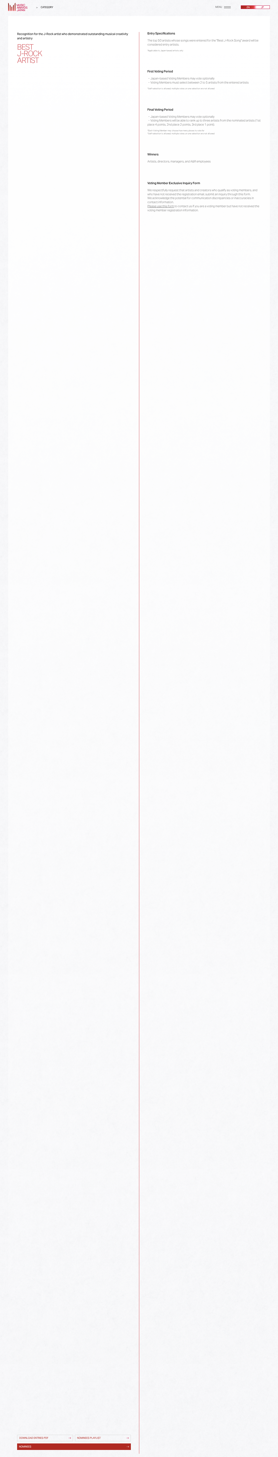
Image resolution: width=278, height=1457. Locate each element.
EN (248, 7)
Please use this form (160, 206)
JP (262, 7)
